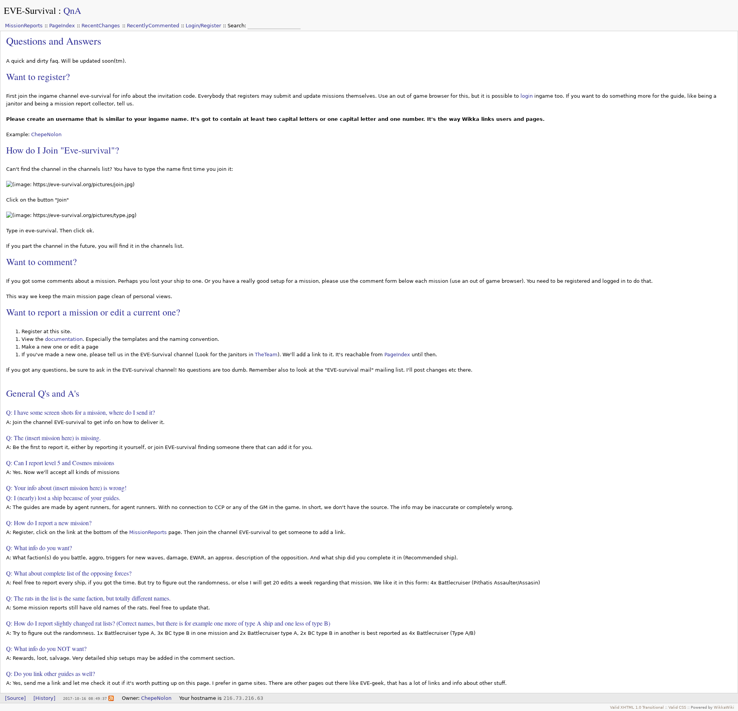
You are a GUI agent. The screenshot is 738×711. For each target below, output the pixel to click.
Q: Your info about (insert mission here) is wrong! (66, 488)
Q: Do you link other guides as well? (50, 673)
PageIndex (62, 25)
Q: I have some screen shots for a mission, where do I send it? (80, 412)
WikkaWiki (724, 707)
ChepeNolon (46, 134)
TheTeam (266, 354)
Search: (238, 25)
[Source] (15, 698)
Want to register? (38, 76)
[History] (44, 698)
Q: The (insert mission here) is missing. (53, 438)
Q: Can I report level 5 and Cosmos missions (60, 463)
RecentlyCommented (153, 25)
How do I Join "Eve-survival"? (62, 150)
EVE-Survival (30, 10)
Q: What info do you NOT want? (46, 648)
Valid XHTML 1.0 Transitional (637, 707)
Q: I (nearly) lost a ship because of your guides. (63, 498)
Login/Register (203, 25)
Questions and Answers (53, 40)
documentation (64, 339)
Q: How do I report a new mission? (48, 523)
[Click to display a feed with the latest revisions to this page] (111, 698)
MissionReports (24, 25)
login (526, 96)
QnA (72, 10)
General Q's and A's (42, 393)
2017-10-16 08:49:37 (85, 698)
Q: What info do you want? (39, 548)
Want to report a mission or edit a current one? (93, 312)
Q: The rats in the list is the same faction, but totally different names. (88, 598)
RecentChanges (100, 25)
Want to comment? (41, 261)
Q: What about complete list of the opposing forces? (68, 573)
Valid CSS (677, 707)
